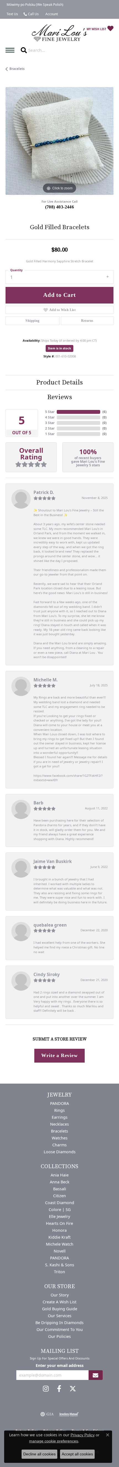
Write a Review (59, 1055)
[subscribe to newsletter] (95, 1375)
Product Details (59, 382)
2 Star (50, 428)
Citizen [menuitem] (59, 1195)
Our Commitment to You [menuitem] (60, 1329)
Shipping (32, 321)
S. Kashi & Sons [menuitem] (59, 1264)
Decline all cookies (39, 1454)
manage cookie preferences (53, 1441)
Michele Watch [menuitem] (59, 1244)
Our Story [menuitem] (60, 1295)
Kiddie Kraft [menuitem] (59, 1237)
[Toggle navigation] (11, 50)
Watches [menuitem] (60, 1138)
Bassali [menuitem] (59, 1188)
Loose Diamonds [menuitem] (60, 1151)
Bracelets (17, 68)
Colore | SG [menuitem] (60, 1209)
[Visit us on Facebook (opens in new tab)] (59, 1388)
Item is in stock (59, 348)
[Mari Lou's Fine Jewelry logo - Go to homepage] (59, 33)
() (104, 411)
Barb (38, 803)
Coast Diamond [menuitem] (59, 1202)
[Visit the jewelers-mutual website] (68, 1414)
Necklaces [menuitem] (59, 1124)
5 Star (50, 411)
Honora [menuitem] (59, 1230)
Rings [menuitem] (59, 1110)
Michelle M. (45, 679)
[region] (59, 141)
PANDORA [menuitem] (59, 1103)
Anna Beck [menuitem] (59, 1181)
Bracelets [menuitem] (59, 1131)
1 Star (50, 434)
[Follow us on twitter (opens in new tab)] (73, 1388)
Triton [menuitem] (59, 1271)
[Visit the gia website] (47, 1414)
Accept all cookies (77, 1454)
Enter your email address (60, 1365)
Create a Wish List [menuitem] (59, 1301)
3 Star (50, 422)
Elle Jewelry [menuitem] (59, 1216)
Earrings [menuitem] (60, 1117)
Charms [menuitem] (59, 1144)
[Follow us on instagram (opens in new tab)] (45, 1388)
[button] (51, 14)
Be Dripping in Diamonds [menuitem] (59, 1322)
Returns (87, 321)
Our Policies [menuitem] (59, 1336)
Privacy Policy (83, 1435)
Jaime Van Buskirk (52, 861)
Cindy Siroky (46, 974)
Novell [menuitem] (60, 1251)
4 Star (50, 417)
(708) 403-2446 (59, 207)
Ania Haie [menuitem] (60, 1175)
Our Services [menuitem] (59, 1315)
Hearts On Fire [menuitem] (59, 1223)
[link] (34, 4)
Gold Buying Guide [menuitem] (59, 1308)
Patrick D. (43, 492)
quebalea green (50, 925)
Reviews (59, 397)
